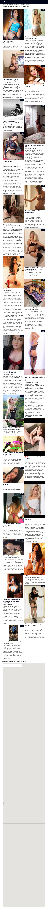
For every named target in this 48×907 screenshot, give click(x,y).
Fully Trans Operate (9, 121)
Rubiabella (28, 519)
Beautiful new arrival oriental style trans (12, 524)
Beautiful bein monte (31, 37)
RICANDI (4, 1)
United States (16, 4)
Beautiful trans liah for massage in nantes (35, 85)
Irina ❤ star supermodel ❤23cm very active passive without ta (11, 601)
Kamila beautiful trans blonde (12, 427)
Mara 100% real (8, 41)
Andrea (5, 484)
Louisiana (22, 4)
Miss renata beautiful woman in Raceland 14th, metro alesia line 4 (35, 377)
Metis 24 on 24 (29, 575)
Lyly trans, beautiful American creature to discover (12, 371)
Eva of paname (7, 224)
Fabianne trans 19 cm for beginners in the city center (11, 80)
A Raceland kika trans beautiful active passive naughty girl (34, 268)
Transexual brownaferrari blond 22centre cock (13, 453)
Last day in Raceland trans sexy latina (34, 145)
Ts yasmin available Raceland (12, 556)
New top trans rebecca (10, 289)
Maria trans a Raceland (32, 308)
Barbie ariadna (7, 161)
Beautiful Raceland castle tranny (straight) (32, 211)
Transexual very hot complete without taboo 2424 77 (34, 624)
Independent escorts (7, 4)
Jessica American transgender (12, 642)
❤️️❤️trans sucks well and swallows (33, 457)
